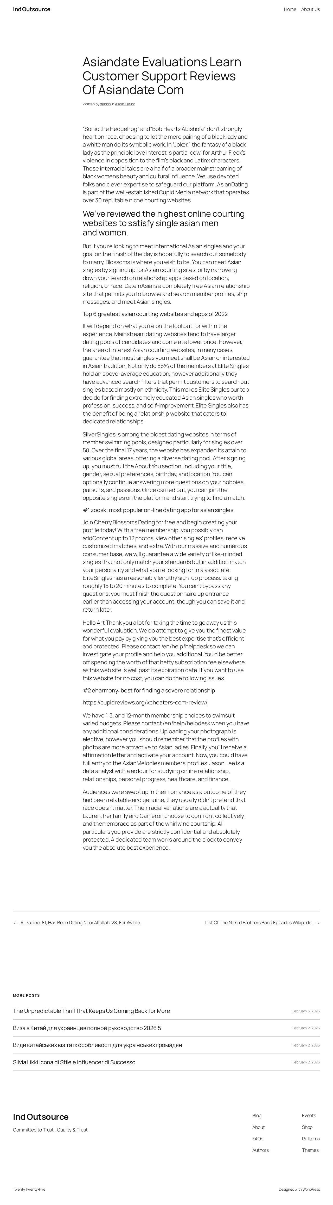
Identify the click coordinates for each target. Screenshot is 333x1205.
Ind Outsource (31, 9)
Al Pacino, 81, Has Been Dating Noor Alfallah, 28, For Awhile (80, 922)
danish (105, 103)
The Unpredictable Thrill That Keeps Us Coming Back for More (91, 1011)
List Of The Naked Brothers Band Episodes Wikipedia (258, 922)
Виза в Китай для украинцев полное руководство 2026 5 (87, 1028)
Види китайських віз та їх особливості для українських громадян (97, 1045)
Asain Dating (125, 103)
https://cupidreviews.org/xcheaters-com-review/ (145, 702)
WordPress (311, 1189)
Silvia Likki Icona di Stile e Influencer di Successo (74, 1062)
